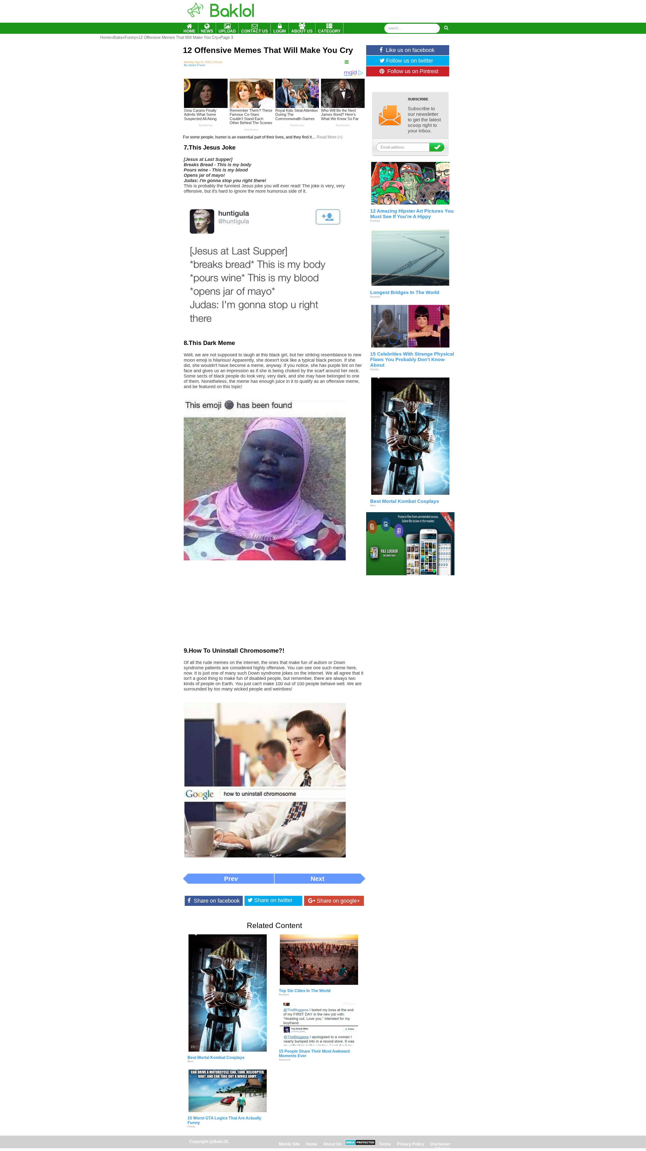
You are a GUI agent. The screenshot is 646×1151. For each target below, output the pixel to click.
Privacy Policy (410, 1144)
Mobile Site (289, 1144)
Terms (385, 1144)
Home (312, 1144)
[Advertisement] (274, 607)
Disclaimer (440, 1144)
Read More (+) (329, 137)
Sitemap (442, 1148)
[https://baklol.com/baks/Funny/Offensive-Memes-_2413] (346, 62)
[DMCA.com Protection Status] (360, 1144)
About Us (332, 1144)
